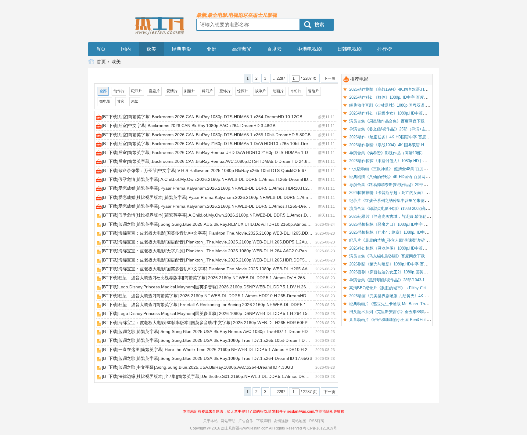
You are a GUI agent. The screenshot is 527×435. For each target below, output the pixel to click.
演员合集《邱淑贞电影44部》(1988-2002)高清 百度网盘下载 (402, 208)
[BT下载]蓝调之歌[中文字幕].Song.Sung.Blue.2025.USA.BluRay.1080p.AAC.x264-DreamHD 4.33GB (197, 367)
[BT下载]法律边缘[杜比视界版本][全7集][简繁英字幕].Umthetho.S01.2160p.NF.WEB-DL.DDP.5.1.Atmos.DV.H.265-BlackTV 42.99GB (227, 376)
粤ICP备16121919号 (320, 428)
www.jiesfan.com (254, 428)
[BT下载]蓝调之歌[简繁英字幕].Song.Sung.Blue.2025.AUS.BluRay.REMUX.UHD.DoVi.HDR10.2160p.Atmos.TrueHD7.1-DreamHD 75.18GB (234, 224)
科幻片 (207, 91)
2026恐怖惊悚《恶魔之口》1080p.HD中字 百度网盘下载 (398, 224)
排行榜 (384, 49)
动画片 (278, 91)
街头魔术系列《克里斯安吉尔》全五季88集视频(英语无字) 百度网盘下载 (412, 311)
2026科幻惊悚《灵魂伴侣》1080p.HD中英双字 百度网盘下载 (402, 248)
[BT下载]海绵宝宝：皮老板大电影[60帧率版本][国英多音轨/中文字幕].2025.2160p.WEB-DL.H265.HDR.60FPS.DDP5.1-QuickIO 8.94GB (230, 322)
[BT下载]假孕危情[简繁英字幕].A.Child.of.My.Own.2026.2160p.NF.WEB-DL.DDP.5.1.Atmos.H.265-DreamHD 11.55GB (214, 179)
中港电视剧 (309, 49)
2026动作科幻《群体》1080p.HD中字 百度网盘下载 (394, 97)
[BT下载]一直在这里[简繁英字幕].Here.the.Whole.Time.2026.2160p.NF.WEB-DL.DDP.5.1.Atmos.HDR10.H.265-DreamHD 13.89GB (226, 349)
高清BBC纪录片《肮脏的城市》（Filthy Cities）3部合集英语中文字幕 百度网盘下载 (423, 288)
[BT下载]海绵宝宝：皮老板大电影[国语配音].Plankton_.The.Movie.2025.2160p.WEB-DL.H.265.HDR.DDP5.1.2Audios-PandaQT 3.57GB (231, 260)
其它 (120, 101)
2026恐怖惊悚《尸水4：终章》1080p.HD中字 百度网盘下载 (401, 232)
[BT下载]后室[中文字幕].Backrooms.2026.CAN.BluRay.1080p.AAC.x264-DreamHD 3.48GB (188, 125)
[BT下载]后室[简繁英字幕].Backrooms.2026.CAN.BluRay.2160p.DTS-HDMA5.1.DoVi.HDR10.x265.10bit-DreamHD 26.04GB (220, 143)
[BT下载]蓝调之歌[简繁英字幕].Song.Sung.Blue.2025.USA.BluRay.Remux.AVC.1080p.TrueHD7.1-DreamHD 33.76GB (214, 331)
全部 (103, 91)
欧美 (151, 49)
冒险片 (313, 91)
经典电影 (181, 49)
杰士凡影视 (230, 428)
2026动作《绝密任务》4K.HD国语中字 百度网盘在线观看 (399, 137)
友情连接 (281, 421)
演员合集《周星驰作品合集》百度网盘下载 (387, 121)
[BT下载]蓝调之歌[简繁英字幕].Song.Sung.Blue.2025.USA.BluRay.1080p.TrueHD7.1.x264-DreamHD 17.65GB (207, 358)
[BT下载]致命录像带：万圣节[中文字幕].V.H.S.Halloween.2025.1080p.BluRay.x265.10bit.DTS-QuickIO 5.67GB (207, 170)
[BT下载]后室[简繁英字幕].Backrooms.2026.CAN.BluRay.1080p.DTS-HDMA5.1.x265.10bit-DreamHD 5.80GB (206, 134)
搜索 (319, 24)
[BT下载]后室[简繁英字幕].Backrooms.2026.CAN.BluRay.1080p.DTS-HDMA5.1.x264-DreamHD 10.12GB (202, 116)
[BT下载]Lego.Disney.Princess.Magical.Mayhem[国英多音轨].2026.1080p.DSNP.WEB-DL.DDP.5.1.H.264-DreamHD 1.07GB (220, 313)
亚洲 (212, 49)
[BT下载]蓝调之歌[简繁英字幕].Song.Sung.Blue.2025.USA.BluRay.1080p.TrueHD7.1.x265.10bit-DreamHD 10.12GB (212, 340)
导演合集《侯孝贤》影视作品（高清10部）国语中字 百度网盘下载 (407, 153)
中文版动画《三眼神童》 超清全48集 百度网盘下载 (394, 168)
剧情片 (189, 91)
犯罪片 (136, 91)
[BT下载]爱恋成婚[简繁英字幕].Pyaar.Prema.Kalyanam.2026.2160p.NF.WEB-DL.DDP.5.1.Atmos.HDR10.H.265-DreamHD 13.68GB (227, 188)
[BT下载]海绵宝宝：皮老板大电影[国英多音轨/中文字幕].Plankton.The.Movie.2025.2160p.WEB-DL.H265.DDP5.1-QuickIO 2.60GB (226, 233)
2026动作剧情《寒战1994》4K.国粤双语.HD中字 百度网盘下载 (404, 89)
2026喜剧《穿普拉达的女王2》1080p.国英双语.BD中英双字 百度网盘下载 (414, 272)
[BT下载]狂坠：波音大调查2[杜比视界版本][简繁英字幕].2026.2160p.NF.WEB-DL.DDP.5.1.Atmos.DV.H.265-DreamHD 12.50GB (223, 278)
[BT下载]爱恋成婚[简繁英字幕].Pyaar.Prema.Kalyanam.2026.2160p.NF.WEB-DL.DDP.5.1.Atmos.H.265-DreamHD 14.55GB (219, 206)
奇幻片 (295, 91)
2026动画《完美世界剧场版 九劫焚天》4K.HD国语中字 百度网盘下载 (410, 296)
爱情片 (172, 91)
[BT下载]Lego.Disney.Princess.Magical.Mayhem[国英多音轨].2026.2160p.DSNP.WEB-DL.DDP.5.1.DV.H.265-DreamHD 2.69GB (223, 286)
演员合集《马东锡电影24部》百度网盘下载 (387, 256)
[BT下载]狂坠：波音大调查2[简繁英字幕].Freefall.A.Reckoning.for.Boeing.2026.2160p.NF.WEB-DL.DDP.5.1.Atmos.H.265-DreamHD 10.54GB (236, 304)
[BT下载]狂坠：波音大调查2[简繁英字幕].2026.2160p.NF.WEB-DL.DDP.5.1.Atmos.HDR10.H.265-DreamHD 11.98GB (213, 295)
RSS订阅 (316, 421)
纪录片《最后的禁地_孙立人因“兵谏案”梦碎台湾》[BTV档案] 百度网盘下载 (414, 240)
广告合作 (245, 421)
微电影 (104, 101)
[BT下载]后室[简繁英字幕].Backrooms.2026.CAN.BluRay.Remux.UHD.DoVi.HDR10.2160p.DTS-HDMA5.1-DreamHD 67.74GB (222, 152)
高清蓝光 (242, 49)
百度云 (274, 49)
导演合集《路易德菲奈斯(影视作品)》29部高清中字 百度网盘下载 (406, 184)
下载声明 (263, 421)
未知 (134, 101)
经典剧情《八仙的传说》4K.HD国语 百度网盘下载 (393, 176)
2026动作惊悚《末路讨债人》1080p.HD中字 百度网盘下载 (400, 161)
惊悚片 (242, 91)
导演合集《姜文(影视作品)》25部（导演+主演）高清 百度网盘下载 (408, 129)
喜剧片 (154, 91)
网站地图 (299, 421)
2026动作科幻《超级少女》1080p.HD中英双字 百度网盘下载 (402, 113)
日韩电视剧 (349, 49)
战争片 (260, 91)
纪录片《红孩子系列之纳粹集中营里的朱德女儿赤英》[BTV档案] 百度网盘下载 (418, 200)
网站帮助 (228, 421)
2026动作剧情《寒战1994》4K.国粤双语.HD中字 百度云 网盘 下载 (407, 145)
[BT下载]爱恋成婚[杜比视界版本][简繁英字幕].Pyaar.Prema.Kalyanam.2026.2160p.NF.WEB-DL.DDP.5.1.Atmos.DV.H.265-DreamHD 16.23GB (236, 197)
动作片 (118, 91)
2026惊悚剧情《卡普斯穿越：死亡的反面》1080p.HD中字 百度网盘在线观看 (416, 192)
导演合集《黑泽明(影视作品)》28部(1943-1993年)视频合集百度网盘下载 (412, 280)
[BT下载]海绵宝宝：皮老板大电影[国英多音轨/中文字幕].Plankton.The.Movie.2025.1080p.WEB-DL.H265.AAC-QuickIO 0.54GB (222, 268)
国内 (126, 49)
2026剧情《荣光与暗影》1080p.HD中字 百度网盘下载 (396, 264)
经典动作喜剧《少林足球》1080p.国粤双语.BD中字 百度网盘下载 (406, 105)
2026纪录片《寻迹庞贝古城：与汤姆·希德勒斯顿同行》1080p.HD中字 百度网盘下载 (423, 216)
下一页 (329, 78)
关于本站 (210, 421)
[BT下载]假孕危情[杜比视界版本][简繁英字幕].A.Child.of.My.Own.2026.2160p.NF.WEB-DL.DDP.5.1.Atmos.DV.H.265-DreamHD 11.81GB (231, 215)
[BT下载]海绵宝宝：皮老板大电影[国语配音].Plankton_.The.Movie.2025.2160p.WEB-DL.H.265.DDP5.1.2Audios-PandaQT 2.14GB (226, 241)
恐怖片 (225, 91)
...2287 (279, 78)
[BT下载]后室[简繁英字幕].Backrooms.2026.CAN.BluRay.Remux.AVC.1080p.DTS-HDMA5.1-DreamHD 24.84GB (209, 161)
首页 (101, 49)
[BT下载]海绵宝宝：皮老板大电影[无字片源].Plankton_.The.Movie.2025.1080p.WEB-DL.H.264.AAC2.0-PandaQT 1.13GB (218, 251)
